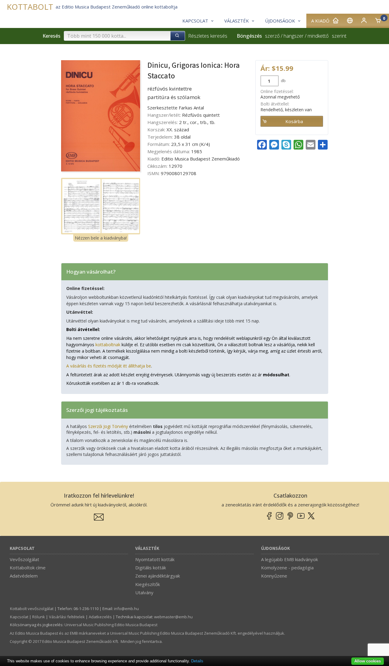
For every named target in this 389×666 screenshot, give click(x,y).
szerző (272, 36)
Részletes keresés (207, 36)
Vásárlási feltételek (67, 616)
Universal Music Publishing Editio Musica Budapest (110, 624)
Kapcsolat (22, 548)
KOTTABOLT (30, 7)
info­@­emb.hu (126, 608)
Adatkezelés (100, 616)
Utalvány (144, 592)
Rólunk (38, 616)
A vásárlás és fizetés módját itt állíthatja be (108, 366)
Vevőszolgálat (24, 559)
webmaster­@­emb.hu (173, 616)
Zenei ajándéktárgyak (157, 576)
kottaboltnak (107, 344)
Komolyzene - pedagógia (287, 567)
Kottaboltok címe (28, 567)
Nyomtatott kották (154, 559)
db (283, 80)
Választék (147, 548)
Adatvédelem (24, 576)
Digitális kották (150, 567)
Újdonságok (275, 548)
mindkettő (318, 36)
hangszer (294, 36)
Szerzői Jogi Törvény (108, 426)
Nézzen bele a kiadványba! (101, 238)
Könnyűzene (274, 576)
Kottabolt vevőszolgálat (31, 608)
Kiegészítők (147, 584)
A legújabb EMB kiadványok (289, 559)
